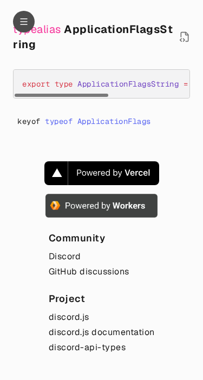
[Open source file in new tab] (184, 36)
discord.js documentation (102, 332)
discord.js (69, 317)
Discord (65, 256)
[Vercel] (101, 173)
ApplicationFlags (114, 121)
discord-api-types (87, 347)
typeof (59, 121)
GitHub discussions (89, 271)
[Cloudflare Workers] (101, 206)
